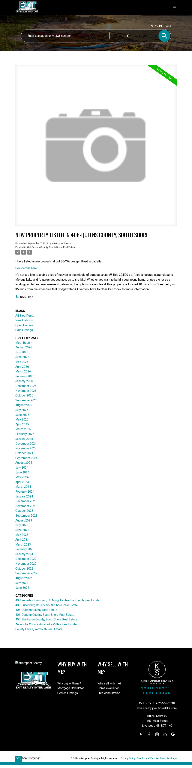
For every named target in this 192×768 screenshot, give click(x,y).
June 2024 (22, 472)
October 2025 (24, 395)
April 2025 (22, 424)
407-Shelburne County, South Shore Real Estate (46, 619)
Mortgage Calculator (70, 688)
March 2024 (23, 486)
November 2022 (26, 563)
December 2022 (26, 559)
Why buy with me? (69, 683)
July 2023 (21, 525)
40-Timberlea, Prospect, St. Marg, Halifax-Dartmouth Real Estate (57, 600)
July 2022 (21, 583)
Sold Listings (24, 330)
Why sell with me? (109, 683)
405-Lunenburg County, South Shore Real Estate (46, 605)
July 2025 (21, 410)
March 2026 (23, 371)
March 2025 (23, 429)
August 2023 (23, 520)
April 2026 (22, 367)
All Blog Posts (24, 315)
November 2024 (26, 448)
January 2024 (24, 496)
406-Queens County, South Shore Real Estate (51, 247)
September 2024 (26, 458)
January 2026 (24, 381)
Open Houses (24, 325)
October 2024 (24, 453)
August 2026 (23, 347)
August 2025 (23, 405)
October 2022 (24, 568)
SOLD (168, 26)
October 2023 (24, 511)
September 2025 (26, 400)
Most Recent (23, 342)
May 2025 (21, 419)
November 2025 (26, 391)
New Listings (24, 320)
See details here (26, 268)
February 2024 (24, 491)
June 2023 (22, 530)
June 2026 (22, 357)
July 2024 (21, 467)
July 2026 (21, 352)
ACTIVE (154, 26)
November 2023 (26, 506)
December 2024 (26, 443)
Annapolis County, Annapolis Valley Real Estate (46, 624)
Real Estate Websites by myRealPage (157, 758)
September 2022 (26, 573)
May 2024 (21, 477)
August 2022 (23, 578)
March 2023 (23, 544)
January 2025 (24, 439)
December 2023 (26, 501)
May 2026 (21, 362)
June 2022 (22, 587)
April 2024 (22, 482)
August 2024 (23, 462)
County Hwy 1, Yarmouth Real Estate (38, 629)
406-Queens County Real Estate (36, 610)
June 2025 (22, 415)
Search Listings (67, 693)
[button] (141, 734)
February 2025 (24, 434)
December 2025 (26, 386)
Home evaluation (108, 688)
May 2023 (21, 535)
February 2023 (24, 549)
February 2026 (24, 376)
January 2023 (24, 554)
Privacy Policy (128, 758)
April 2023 (22, 539)
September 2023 (26, 515)
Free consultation (109, 693)
